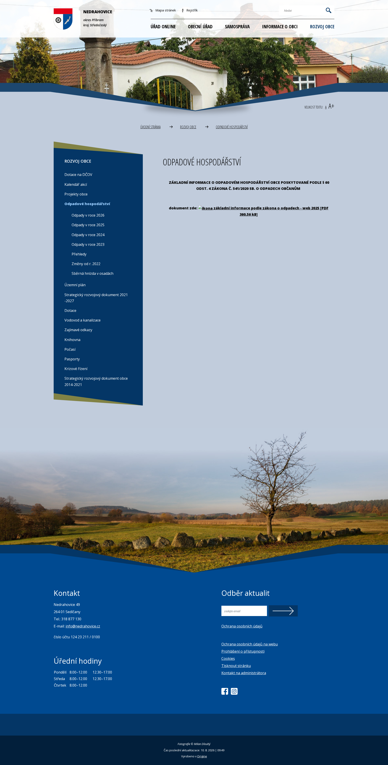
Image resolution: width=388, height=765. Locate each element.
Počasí (69, 349)
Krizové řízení (75, 368)
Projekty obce (76, 194)
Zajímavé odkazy (78, 329)
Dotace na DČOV (78, 174)
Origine (202, 756)
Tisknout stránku (236, 665)
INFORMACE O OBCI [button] (280, 26)
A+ (331, 106)
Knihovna (72, 339)
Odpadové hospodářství (232, 126)
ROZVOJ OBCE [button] (322, 26)
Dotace (70, 310)
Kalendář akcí (75, 184)
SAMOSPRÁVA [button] (237, 26)
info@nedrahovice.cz (83, 626)
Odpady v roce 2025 (88, 224)
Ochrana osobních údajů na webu (249, 644)
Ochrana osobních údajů (241, 626)
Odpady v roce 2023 (88, 244)
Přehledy (79, 254)
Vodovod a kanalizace (82, 320)
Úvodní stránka (150, 126)
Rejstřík (191, 10)
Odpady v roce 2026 (88, 215)
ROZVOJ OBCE (188, 126)
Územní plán (75, 284)
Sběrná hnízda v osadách (92, 273)
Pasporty (72, 359)
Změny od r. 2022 (86, 263)
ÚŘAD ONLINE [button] (163, 26)
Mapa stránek (165, 10)
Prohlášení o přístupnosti (243, 651)
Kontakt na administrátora (243, 672)
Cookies (228, 658)
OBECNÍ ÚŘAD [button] (200, 26)
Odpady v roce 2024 (88, 234)
